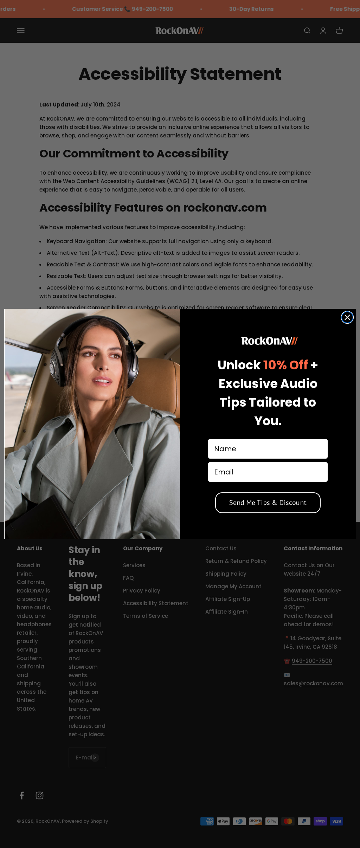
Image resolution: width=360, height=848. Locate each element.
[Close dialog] (347, 317)
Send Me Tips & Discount (268, 502)
